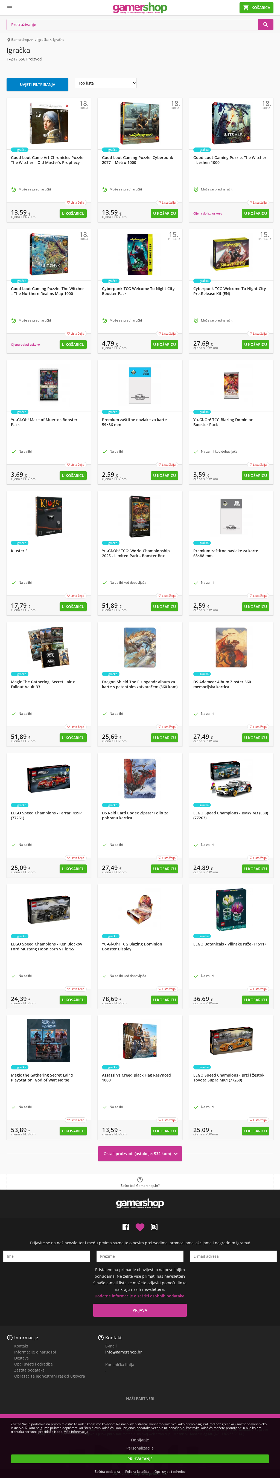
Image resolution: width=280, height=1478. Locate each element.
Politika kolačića (137, 1471)
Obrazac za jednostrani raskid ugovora (49, 1376)
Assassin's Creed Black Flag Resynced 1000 (136, 1078)
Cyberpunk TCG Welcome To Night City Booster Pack (138, 291)
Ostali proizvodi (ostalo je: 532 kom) (142, 1154)
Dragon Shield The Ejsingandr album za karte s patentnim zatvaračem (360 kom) (139, 684)
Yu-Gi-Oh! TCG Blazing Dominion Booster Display (132, 946)
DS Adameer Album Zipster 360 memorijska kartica (222, 684)
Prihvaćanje (140, 1458)
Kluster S (19, 550)
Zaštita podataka (29, 1370)
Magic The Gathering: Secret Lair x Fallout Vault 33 (43, 684)
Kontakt (21, 1346)
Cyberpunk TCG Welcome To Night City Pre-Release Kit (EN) (229, 291)
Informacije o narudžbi (35, 1352)
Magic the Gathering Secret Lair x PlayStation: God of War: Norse (42, 1078)
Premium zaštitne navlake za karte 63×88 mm (225, 553)
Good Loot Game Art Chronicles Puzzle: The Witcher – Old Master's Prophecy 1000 (47, 162)
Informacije (26, 1337)
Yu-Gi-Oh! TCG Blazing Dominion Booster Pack (223, 422)
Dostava (21, 1358)
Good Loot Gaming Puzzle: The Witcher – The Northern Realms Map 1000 (47, 291)
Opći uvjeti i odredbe (33, 1364)
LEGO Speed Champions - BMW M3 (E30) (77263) (230, 815)
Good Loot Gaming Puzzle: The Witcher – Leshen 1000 (229, 160)
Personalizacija (140, 1448)
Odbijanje (140, 1440)
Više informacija (76, 1431)
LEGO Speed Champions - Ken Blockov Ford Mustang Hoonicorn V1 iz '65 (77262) (46, 949)
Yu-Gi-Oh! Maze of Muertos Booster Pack (44, 422)
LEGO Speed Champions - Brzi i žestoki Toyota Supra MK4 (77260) (229, 1078)
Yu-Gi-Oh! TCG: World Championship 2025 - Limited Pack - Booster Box (136, 553)
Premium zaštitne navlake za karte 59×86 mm (134, 422)
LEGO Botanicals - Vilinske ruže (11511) (229, 944)
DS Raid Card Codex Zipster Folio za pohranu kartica (135, 815)
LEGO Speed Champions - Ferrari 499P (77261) (46, 815)
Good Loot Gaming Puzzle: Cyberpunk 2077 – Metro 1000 (137, 160)
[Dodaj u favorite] (140, 1226)
